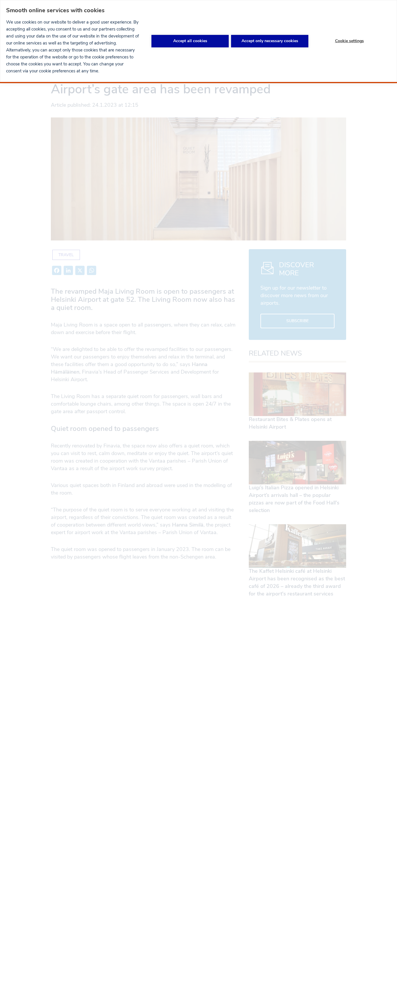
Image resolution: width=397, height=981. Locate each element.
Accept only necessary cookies (270, 41)
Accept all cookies (190, 41)
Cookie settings (349, 41)
